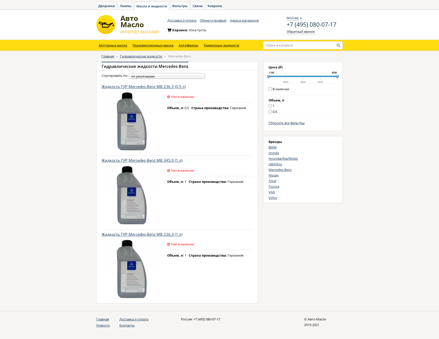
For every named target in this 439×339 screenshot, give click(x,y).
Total (272, 181)
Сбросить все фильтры (287, 123)
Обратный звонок (301, 31)
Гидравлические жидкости (141, 56)
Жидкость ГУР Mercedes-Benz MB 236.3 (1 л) (142, 234)
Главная (107, 56)
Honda (274, 153)
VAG (272, 192)
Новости (103, 325)
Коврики (215, 6)
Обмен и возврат (213, 20)
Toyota (274, 186)
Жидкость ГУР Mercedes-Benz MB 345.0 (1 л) (142, 160)
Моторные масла (113, 45)
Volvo (273, 197)
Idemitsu (275, 164)
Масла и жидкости (151, 6)
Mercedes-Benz (280, 169)
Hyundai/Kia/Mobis (283, 158)
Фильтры (180, 6)
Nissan (274, 175)
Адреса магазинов (244, 20)
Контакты (127, 325)
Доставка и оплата (181, 20)
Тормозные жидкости (221, 45)
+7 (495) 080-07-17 (311, 24)
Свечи (198, 6)
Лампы (126, 6)
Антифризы (188, 45)
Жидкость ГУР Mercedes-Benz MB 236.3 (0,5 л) (144, 86)
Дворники (106, 6)
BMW (273, 147)
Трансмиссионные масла (153, 45)
